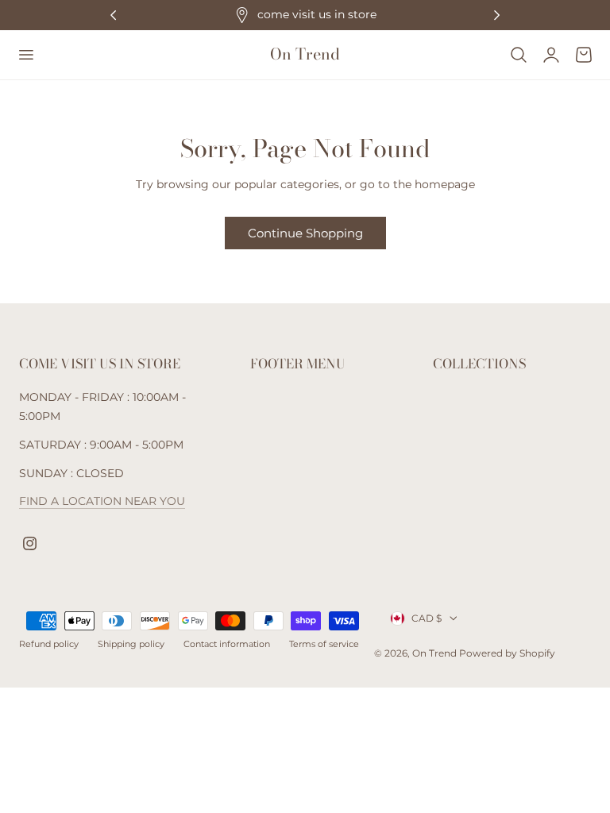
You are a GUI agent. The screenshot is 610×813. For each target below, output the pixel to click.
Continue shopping (305, 233)
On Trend (435, 653)
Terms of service (324, 643)
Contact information (226, 643)
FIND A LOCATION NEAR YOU (102, 501)
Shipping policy (131, 643)
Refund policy (49, 643)
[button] (25, 54)
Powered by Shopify (507, 653)
